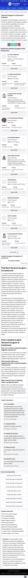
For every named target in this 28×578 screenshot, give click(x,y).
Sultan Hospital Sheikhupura (9, 525)
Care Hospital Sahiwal (7, 516)
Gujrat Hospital (12, 514)
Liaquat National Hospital (8, 520)
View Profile (14, 68)
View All (23, 263)
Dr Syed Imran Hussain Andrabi (15, 94)
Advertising (16, 573)
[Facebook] (9, 44)
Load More (13, 252)
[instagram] (19, 44)
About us (3, 573)
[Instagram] (22, 1)
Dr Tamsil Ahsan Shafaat (15, 118)
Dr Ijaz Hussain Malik (16, 529)
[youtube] (24, 1)
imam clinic (4, 514)
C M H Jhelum (15, 533)
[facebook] (21, 1)
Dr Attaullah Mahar (14, 137)
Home (2, 8)
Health (8, 8)
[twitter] (26, 1)
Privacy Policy (23, 573)
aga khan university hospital (9, 527)
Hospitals (20, 8)
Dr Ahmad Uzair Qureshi (15, 234)
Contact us (9, 573)
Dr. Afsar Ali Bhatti (13, 54)
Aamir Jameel (12, 216)
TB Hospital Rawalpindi (17, 531)
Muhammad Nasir (13, 198)
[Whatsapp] (12, 44)
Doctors (14, 8)
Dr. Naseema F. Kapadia (8, 518)
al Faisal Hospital (6, 533)
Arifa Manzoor (12, 180)
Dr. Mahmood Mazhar (14, 74)
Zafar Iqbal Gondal (14, 155)
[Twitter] (15, 44)
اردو (25, 4)
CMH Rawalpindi (5, 529)
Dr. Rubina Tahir (5, 531)
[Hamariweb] (14, 4)
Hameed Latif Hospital (7, 522)
